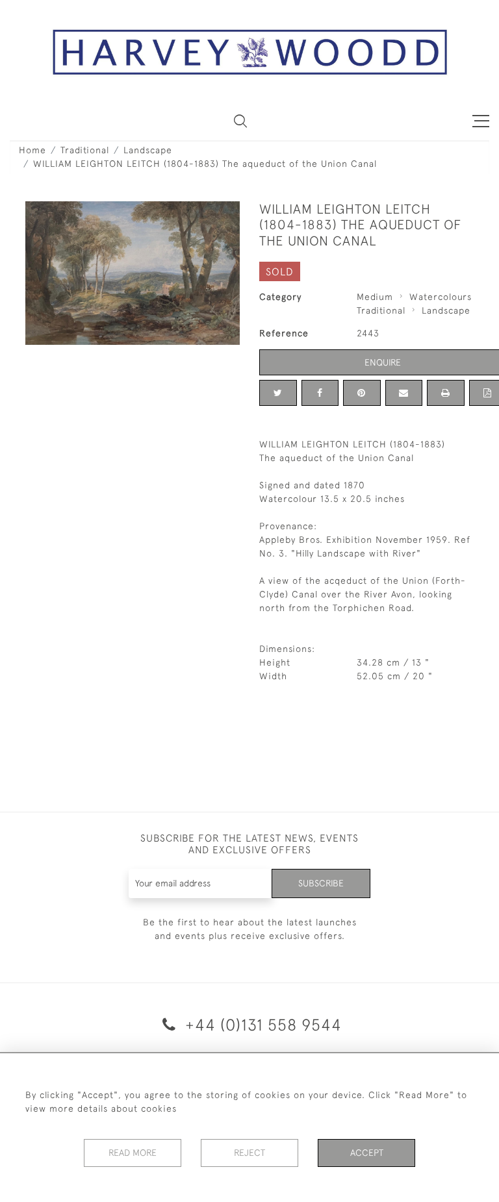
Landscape (147, 150)
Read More (133, 1152)
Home (32, 150)
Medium (375, 297)
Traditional (84, 150)
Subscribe (321, 883)
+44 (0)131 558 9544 (261, 1024)
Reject (249, 1152)
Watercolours (440, 297)
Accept (366, 1152)
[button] (240, 121)
